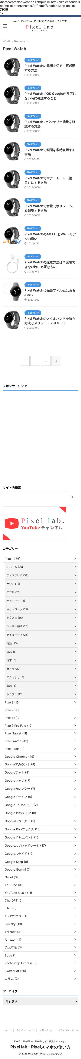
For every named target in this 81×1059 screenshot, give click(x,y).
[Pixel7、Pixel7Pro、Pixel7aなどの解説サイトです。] (40, 30)
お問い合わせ (46, 1030)
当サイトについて (25, 1030)
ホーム (8, 1030)
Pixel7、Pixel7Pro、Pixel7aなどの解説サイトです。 (40, 1041)
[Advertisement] (40, 433)
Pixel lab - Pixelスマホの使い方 (40, 1046)
